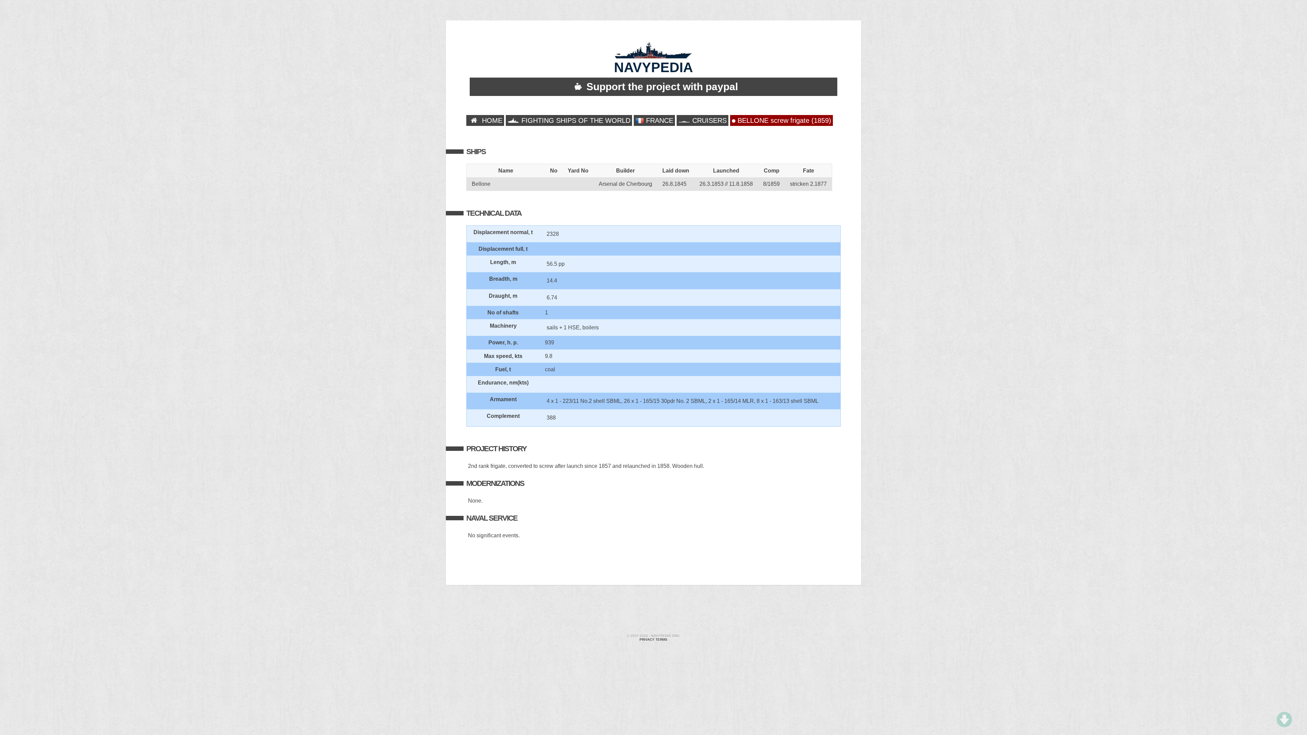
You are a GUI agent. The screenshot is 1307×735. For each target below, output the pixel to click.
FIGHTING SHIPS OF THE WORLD (574, 120)
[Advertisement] (653, 610)
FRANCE (658, 120)
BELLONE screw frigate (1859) (783, 120)
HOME (491, 120)
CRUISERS (708, 120)
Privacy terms (653, 639)
